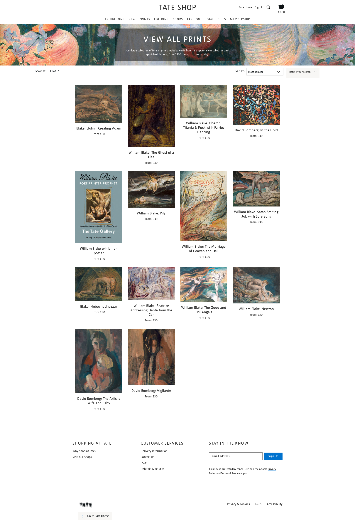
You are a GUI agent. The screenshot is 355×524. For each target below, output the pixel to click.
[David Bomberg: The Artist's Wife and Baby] (98, 361)
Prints (144, 19)
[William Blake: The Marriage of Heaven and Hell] (203, 206)
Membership (240, 19)
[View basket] (281, 7)
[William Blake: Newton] (256, 286)
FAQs (144, 463)
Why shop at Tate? (84, 451)
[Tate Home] (101, 505)
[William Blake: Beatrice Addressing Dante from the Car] (151, 284)
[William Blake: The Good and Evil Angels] (203, 285)
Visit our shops (82, 457)
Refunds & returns (152, 469)
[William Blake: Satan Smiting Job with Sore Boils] (256, 189)
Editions (161, 19)
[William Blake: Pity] (151, 190)
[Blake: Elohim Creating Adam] (98, 104)
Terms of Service (230, 473)
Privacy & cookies (238, 504)
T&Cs (258, 504)
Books (178, 19)
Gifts (222, 19)
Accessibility (275, 504)
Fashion (193, 19)
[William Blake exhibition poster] (98, 207)
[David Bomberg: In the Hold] (256, 105)
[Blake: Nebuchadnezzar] (98, 284)
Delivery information (154, 451)
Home (209, 19)
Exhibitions (114, 19)
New (132, 19)
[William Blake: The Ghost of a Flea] (151, 116)
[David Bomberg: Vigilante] (151, 358)
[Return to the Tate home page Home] (177, 8)
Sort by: (240, 71)
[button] (268, 8)
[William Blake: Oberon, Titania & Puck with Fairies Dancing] (203, 102)
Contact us (147, 457)
